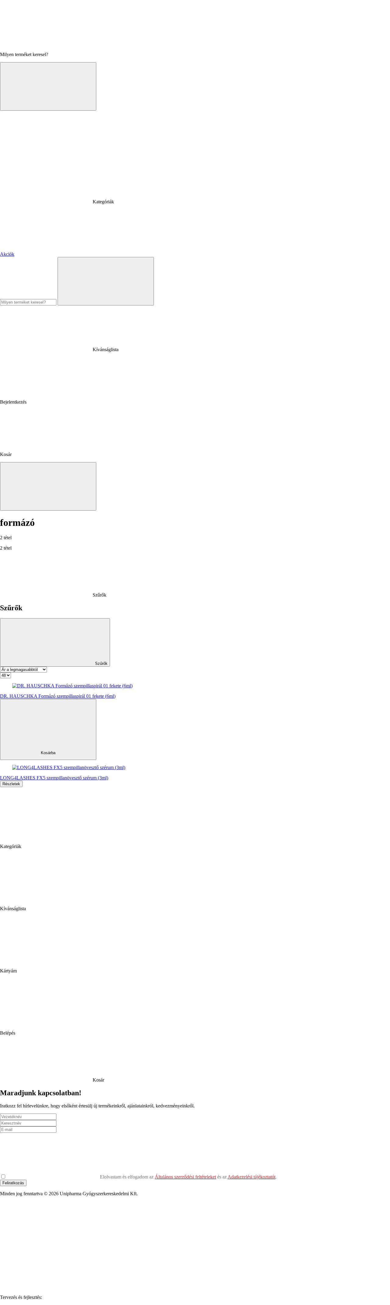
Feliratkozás (13, 1183)
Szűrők (101, 663)
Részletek (11, 784)
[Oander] (89, 1297)
